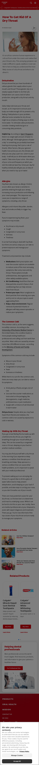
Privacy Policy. (24, 751)
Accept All (17, 761)
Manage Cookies (17, 755)
